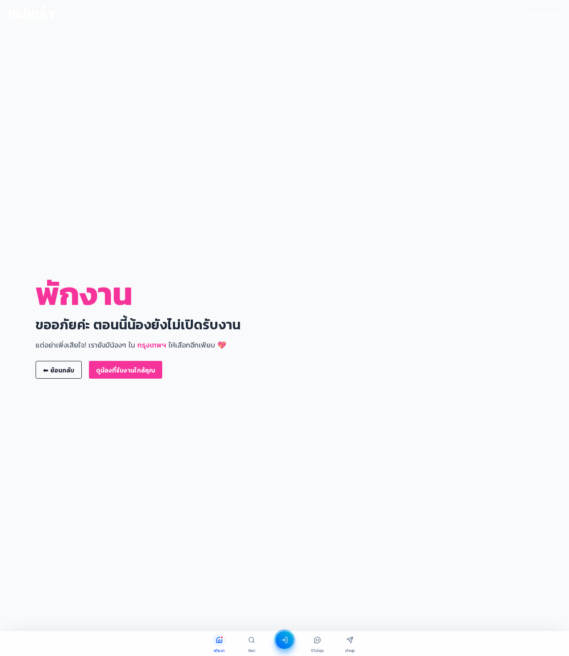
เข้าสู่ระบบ (541, 14)
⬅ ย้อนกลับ (58, 370)
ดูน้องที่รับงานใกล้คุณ (125, 370)
